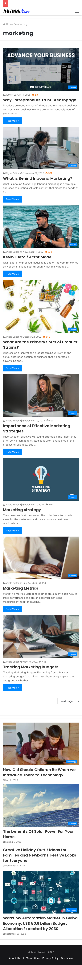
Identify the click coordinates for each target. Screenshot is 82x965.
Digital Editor (12, 173)
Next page (66, 701)
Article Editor (12, 251)
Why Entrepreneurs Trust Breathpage (39, 100)
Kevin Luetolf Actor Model (27, 257)
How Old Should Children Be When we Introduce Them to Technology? (39, 772)
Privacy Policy (50, 958)
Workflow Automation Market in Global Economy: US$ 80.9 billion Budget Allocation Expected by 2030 (41, 923)
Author (8, 94)
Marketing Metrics (20, 588)
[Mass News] (16, 11)
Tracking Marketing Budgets (30, 667)
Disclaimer (67, 958)
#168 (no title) (31, 958)
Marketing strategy (22, 509)
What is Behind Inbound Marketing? (37, 178)
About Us (14, 958)
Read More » (12, 120)
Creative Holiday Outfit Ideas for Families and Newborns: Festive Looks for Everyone (39, 855)
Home (9, 24)
